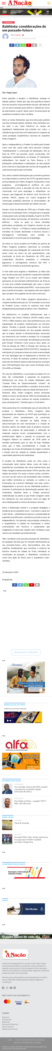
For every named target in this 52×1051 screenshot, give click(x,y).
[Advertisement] (26, 620)
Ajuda (9, 1040)
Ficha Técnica (8, 1027)
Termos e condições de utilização (27, 1042)
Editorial (6, 1022)
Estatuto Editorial (10, 1024)
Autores (5, 1017)
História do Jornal (10, 1029)
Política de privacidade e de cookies (30, 1040)
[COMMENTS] (40, 44)
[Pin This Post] (28, 44)
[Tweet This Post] (17, 44)
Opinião (18, 35)
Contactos (6, 1019)
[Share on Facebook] (11, 44)
